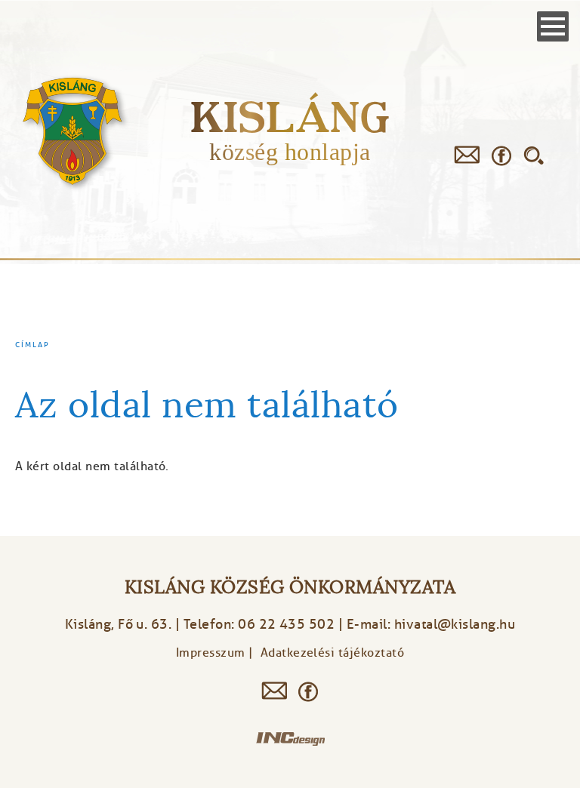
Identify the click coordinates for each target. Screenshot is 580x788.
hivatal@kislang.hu (455, 624)
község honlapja (289, 151)
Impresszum (210, 652)
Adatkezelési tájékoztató (333, 652)
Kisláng (290, 117)
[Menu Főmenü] (553, 26)
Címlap (32, 344)
